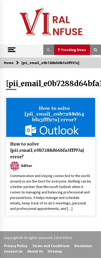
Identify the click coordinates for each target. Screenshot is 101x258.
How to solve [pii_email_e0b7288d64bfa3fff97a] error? (47, 150)
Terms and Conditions (51, 245)
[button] (48, 50)
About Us (35, 251)
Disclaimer (83, 245)
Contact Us (13, 251)
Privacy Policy (15, 245)
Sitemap (55, 251)
